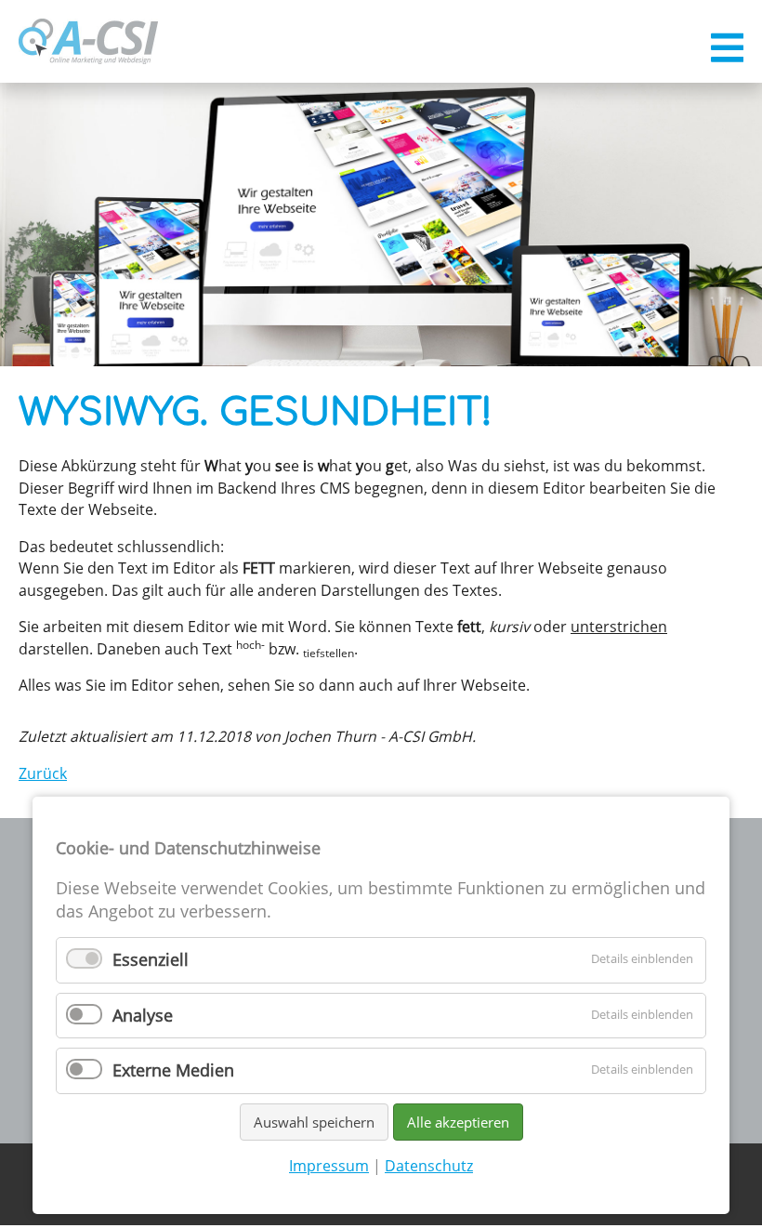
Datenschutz (429, 1165)
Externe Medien (173, 1070)
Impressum (329, 1165)
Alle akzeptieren (458, 1122)
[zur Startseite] (88, 41)
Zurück (43, 773)
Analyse (142, 1015)
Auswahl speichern (314, 1122)
